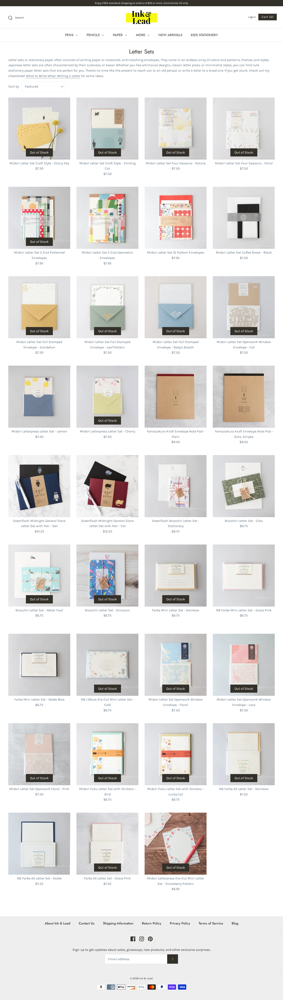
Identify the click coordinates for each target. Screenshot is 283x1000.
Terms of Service (211, 923)
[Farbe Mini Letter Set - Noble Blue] (39, 665)
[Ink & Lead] (141, 17)
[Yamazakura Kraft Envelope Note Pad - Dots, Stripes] (244, 397)
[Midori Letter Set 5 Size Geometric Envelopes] (107, 218)
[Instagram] (141, 939)
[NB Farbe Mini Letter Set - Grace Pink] (244, 576)
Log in (252, 16)
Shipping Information (118, 923)
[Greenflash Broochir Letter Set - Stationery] (176, 486)
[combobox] (43, 87)
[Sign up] (172, 959)
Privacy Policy (180, 923)
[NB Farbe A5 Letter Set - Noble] (39, 844)
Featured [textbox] (31, 86)
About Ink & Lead (57, 923)
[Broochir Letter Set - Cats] (244, 486)
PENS (69, 35)
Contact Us (86, 923)
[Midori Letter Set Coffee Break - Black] (244, 218)
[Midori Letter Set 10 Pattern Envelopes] (176, 218)
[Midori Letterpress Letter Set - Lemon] (39, 397)
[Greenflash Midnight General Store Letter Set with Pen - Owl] (39, 486)
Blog (235, 923)
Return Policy (151, 923)
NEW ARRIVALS (170, 35)
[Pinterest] (150, 939)
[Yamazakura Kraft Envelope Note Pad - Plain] (176, 397)
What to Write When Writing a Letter (53, 76)
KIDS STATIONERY (204, 35)
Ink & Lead (146, 978)
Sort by (13, 86)
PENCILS (94, 35)
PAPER (118, 35)
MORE (141, 35)
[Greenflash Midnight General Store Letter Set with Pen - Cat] (107, 486)
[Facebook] (133, 939)
